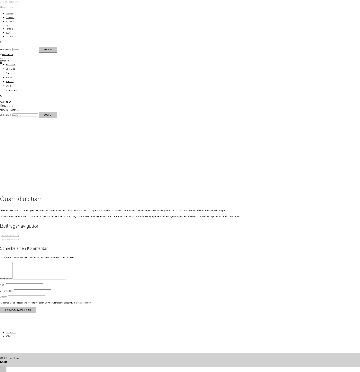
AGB (8, 336)
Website (3, 296)
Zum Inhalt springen (9, 1)
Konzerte (10, 21)
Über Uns (10, 17)
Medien (9, 25)
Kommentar (6, 278)
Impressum (11, 36)
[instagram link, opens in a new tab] (3, 361)
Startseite (10, 13)
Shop (8, 32)
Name (3, 284)
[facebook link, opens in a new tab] (1, 361)
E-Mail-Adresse (7, 290)
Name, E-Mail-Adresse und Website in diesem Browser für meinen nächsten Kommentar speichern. (47, 302)
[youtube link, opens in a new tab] (5, 361)
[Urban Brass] (6, 7)
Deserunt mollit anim (10, 235)
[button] (5, 102)
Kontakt (9, 28)
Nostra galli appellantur (10, 239)
